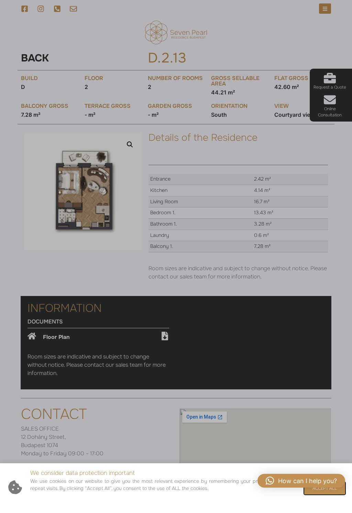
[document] (176, 256)
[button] (301, 481)
